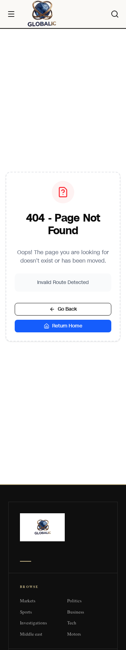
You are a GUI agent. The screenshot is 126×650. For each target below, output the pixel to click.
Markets (27, 600)
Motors (74, 634)
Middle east (31, 634)
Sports (26, 612)
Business (75, 612)
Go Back (67, 309)
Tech (71, 622)
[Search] (114, 14)
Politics (74, 600)
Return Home (67, 326)
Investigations (33, 622)
